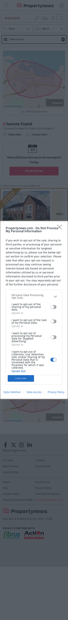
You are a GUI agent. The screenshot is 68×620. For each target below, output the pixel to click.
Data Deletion (12, 392)
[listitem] (34, 296)
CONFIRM (20, 378)
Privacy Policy (56, 392)
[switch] (53, 307)
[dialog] (34, 310)
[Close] (60, 228)
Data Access (34, 392)
